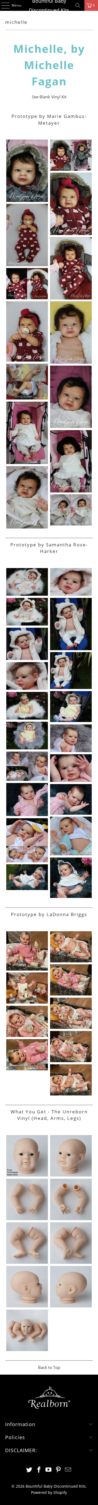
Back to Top (49, 1367)
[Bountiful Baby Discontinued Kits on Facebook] (39, 1470)
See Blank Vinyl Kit (49, 96)
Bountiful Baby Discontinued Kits (49, 5)
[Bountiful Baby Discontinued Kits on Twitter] (29, 1470)
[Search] (78, 5)
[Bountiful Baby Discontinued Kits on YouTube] (49, 1470)
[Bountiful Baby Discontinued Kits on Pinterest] (58, 1470)
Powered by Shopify (49, 1492)
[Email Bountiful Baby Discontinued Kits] (68, 1470)
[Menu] (2, 5)
